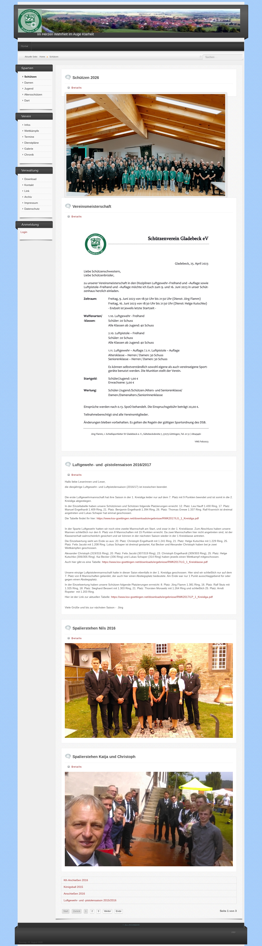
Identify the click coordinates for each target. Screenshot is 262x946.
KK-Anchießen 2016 (76, 880)
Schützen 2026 (86, 77)
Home (24, 46)
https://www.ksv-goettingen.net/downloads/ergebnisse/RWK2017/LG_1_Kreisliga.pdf (148, 518)
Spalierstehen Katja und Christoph (104, 757)
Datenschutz (32, 208)
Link (26, 190)
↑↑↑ (234, 932)
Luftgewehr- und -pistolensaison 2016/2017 (112, 465)
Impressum (31, 202)
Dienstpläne (31, 142)
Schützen (30, 76)
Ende (118, 911)
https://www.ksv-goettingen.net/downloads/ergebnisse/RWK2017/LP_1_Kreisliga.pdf (162, 596)
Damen (28, 82)
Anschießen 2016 (74, 893)
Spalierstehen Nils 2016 (94, 628)
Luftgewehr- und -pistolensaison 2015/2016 (90, 900)
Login (24, 232)
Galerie (28, 148)
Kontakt (29, 184)
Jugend (28, 88)
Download (30, 179)
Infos (27, 124)
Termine (29, 136)
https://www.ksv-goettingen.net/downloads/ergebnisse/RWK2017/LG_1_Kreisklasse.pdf (155, 561)
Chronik (29, 154)
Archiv (28, 196)
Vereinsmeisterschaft (92, 206)
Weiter (107, 911)
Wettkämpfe (31, 130)
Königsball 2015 (73, 886)
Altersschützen (33, 94)
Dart (27, 100)
